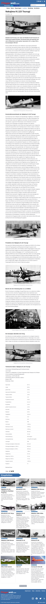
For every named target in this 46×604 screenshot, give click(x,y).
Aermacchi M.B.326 (35, 556)
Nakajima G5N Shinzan (36, 479)
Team (33, 590)
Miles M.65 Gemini (5, 556)
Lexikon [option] (24, 8)
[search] (32, 5)
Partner (43, 590)
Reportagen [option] (18, 8)
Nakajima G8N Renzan (6, 530)
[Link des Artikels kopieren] (9, 471)
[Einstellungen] (44, 1)
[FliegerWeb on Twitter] (40, 1)
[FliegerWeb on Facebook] (39, 1)
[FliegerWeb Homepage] (10, 2)
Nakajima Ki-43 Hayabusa (21, 503)
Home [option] (8, 8)
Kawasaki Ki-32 (19, 530)
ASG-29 (17, 556)
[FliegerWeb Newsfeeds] (42, 1)
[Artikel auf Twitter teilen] (11, 471)
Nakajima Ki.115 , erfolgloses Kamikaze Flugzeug (7, 480)
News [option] (12, 8)
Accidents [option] (37, 8)
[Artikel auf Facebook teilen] (13, 471)
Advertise (38, 590)
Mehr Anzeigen (23, 585)
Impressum (28, 590)
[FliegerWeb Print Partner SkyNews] (14, 6)
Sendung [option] (30, 8)
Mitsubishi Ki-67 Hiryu (5, 503)
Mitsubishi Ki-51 (19, 479)
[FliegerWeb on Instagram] (37, 1)
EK (11, 14)
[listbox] (8, 8)
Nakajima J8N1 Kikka (35, 503)
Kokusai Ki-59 (34, 530)
